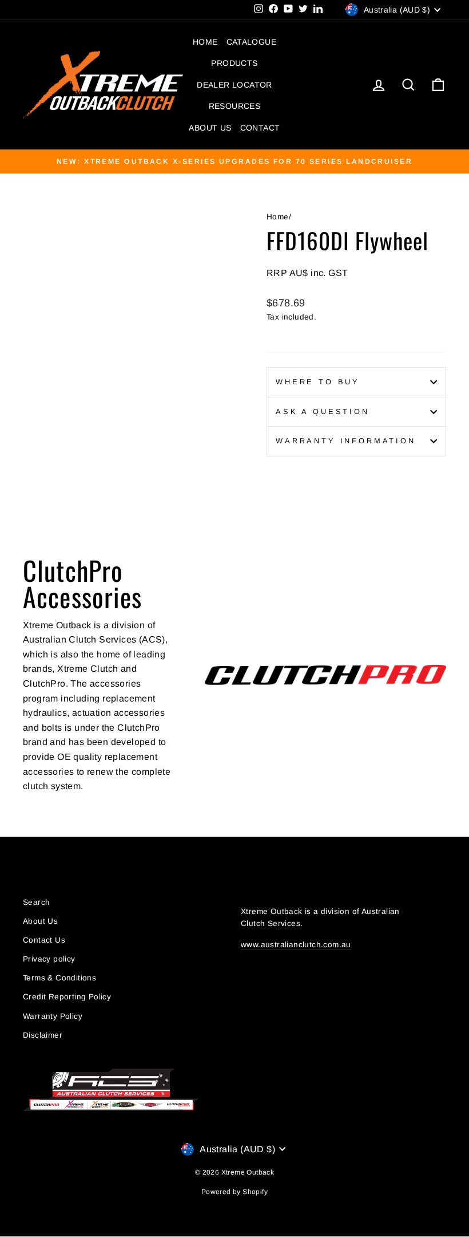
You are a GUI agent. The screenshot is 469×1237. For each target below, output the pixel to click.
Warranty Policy (52, 1016)
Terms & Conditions (59, 978)
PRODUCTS (234, 63)
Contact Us (44, 940)
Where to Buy (318, 381)
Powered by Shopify (234, 1192)
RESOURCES (235, 106)
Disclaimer (42, 1035)
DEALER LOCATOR (234, 84)
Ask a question (322, 411)
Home (278, 216)
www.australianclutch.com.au (296, 944)
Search (36, 902)
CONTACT (260, 127)
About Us (40, 921)
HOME (205, 41)
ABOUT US (210, 127)
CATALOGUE (251, 41)
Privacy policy (49, 959)
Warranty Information (346, 440)
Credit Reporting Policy (67, 996)
